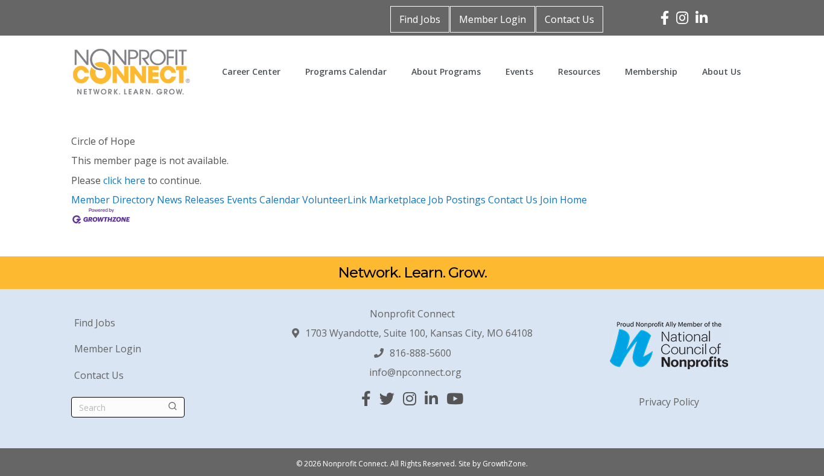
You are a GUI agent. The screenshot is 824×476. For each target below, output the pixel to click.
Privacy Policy (669, 401)
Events (519, 71)
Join (550, 199)
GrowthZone (504, 464)
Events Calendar (263, 199)
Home (573, 199)
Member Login (492, 19)
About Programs (446, 71)
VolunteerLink (334, 199)
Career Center (251, 71)
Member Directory (112, 199)
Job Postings (457, 199)
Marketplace (397, 199)
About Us (721, 71)
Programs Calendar (346, 71)
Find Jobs (419, 19)
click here (124, 180)
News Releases (190, 199)
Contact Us (569, 19)
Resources (579, 71)
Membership (651, 71)
